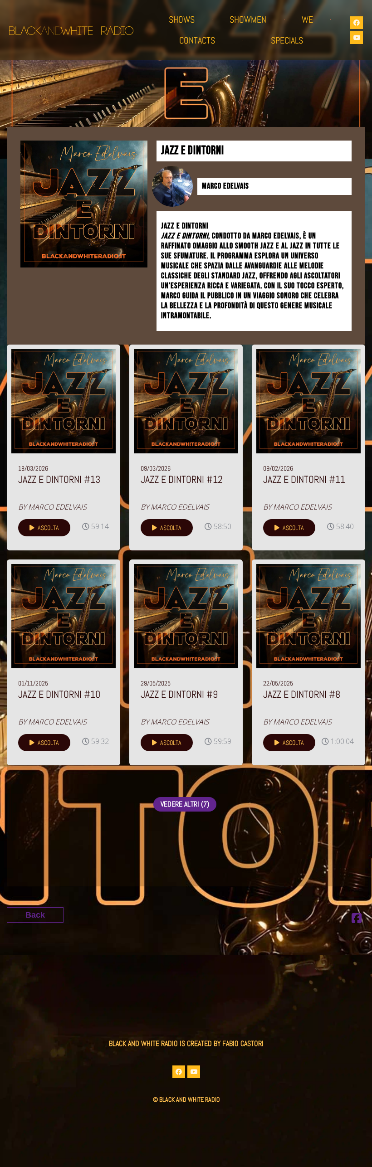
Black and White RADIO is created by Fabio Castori (186, 1043)
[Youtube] (356, 37)
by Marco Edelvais (52, 507)
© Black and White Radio (186, 1099)
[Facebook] (356, 22)
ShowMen (248, 19)
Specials (287, 40)
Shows (182, 19)
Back (35, 914)
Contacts (197, 40)
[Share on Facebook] (356, 919)
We (307, 19)
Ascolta (47, 528)
